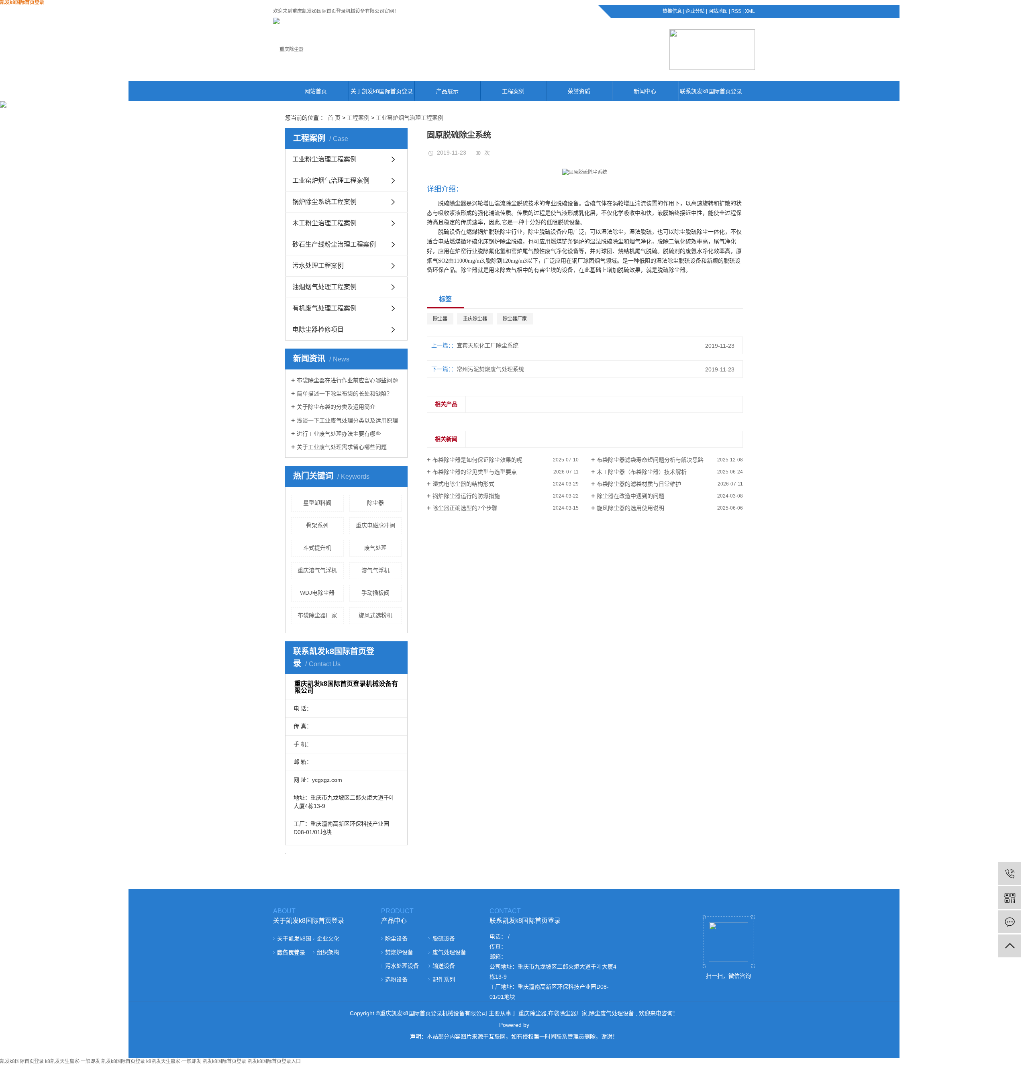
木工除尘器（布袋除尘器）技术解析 (642, 472)
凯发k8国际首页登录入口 (274, 1061)
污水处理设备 (402, 966)
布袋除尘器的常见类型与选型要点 (474, 472)
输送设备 (443, 966)
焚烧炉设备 (399, 952)
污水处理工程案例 (318, 265)
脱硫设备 (443, 938)
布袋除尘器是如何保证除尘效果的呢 (477, 460)
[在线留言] (1009, 921)
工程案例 (513, 91)
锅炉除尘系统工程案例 (324, 201)
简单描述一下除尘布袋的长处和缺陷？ (344, 393)
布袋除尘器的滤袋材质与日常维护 (639, 484)
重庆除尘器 (475, 319)
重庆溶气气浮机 (317, 570)
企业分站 (695, 11)
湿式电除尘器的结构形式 (463, 484)
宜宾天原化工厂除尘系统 (487, 345)
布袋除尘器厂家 (317, 615)
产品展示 (447, 91)
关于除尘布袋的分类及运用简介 (336, 407)
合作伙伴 (288, 952)
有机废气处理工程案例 (324, 308)
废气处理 (375, 548)
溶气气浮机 (375, 570)
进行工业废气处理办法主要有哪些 (339, 433)
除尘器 (375, 503)
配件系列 (443, 979)
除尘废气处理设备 (611, 1013)
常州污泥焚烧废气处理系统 (490, 369)
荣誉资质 (579, 91)
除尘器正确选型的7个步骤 (465, 508)
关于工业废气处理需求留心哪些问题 (342, 447)
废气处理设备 (449, 952)
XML (750, 11)
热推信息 (672, 11)
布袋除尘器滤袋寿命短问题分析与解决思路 (650, 460)
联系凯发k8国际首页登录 (711, 91)
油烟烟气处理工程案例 (324, 287)
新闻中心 (645, 91)
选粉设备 (396, 979)
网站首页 (315, 91)
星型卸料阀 (317, 503)
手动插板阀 (375, 593)
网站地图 (718, 11)
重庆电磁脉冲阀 (375, 525)
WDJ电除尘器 (317, 593)
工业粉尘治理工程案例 (324, 159)
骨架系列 (317, 525)
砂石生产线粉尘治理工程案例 (334, 244)
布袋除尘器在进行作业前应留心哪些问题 (347, 380)
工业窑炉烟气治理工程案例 (409, 117)
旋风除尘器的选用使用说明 (630, 508)
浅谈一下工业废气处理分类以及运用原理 (347, 420)
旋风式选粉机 (375, 615)
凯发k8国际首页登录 (22, 1061)
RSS (736, 11)
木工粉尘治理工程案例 (324, 223)
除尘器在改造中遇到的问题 (630, 496)
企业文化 (328, 938)
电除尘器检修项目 (318, 329)
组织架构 (328, 952)
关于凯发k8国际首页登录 (382, 91)
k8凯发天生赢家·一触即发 (72, 1061)
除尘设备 (396, 938)
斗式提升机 (317, 548)
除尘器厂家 (515, 319)
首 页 (334, 117)
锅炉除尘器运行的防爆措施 (466, 496)
